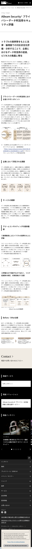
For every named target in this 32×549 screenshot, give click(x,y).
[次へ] (30, 449)
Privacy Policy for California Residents (16, 542)
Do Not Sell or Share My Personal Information (16, 545)
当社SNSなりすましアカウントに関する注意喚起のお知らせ (15, 522)
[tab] (11, 449)
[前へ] (1, 449)
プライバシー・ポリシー (7, 529)
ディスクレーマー (5, 526)
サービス (4, 491)
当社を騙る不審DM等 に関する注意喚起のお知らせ (15, 517)
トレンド (4, 481)
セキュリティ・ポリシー (18, 526)
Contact (6, 356)
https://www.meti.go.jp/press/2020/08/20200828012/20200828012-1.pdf (16, 150)
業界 (2, 486)
